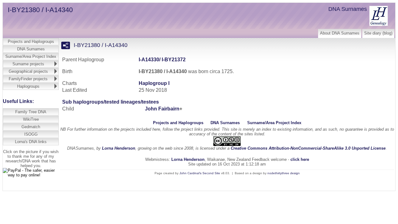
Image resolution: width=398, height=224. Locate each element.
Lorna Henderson (118, 148)
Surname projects (28, 64)
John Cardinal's (190, 173)
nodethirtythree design (283, 173)
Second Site (211, 173)
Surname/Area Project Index (30, 56)
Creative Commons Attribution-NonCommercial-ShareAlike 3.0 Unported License (308, 148)
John (162, 108)
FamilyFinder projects (28, 79)
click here (299, 159)
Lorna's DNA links (31, 141)
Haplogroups (28, 86)
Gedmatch (30, 126)
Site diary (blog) (378, 33)
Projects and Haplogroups (31, 41)
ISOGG (31, 134)
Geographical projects (28, 71)
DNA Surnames (31, 49)
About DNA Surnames (339, 33)
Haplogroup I (154, 83)
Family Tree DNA (30, 112)
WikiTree (31, 119)
